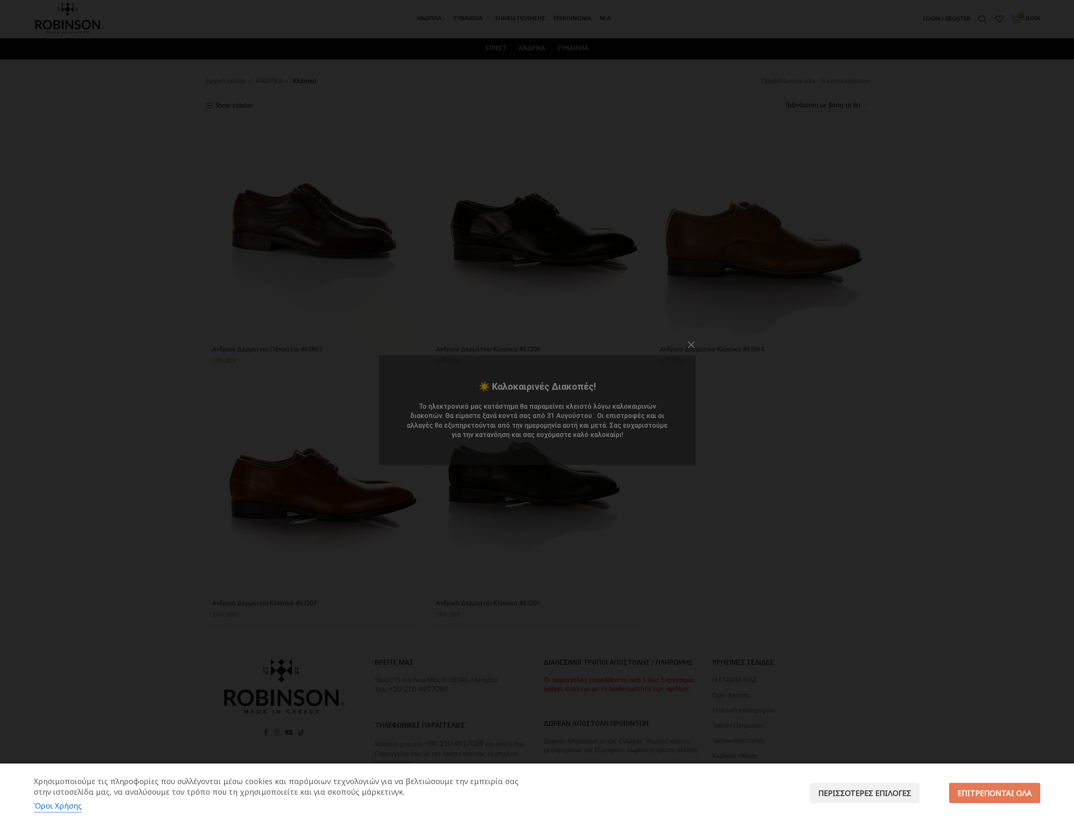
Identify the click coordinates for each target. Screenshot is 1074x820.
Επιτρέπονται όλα (995, 793)
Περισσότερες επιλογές (864, 793)
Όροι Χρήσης (58, 806)
